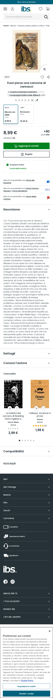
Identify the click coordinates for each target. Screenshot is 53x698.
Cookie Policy (27, 680)
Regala (28, 154)
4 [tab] (28, 440)
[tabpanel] (26, 51)
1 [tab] (26, 70)
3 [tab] (25, 440)
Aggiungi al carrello (28, 145)
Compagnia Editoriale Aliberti (24, 95)
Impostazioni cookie (26, 686)
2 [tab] (22, 440)
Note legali (9, 463)
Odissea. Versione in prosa (40, 415)
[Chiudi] (49, 631)
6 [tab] (33, 440)
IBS (13, 138)
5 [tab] (30, 440)
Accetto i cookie (26, 693)
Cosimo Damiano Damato (23, 91)
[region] (26, 662)
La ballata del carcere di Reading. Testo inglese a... (13, 416)
